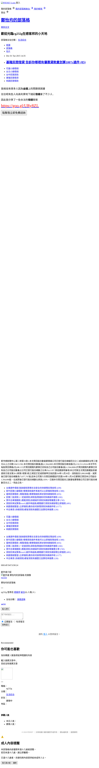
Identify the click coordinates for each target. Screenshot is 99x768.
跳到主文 (5, 27)
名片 (8, 51)
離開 (14, 763)
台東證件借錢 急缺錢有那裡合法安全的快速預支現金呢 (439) (33, 488)
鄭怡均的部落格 (15, 20)
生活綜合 (22, 40)
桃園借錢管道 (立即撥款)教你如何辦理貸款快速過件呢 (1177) (33, 506)
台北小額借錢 (12, 71)
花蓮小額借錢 (12, 68)
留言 (23, 592)
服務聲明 (74, 732)
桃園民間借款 (12, 81)
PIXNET (30, 732)
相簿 (8, 45)
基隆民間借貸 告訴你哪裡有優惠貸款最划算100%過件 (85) (46, 62)
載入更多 (5, 609)
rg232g (4, 578)
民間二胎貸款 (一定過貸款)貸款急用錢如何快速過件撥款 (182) (34, 497)
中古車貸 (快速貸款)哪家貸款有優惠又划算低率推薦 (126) (32, 509)
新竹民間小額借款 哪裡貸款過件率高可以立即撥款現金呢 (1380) (35, 491)
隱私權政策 (64, 732)
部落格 (9, 48)
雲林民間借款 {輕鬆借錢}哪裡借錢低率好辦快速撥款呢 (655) (33, 494)
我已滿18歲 (6, 763)
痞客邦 (17, 592)
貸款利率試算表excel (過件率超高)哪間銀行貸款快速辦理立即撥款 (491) (38, 503)
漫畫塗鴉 (21, 599)
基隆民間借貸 (12, 78)
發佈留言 (5, 625)
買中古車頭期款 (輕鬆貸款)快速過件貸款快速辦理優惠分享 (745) (35, 500)
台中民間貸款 (12, 75)
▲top (3, 604)
